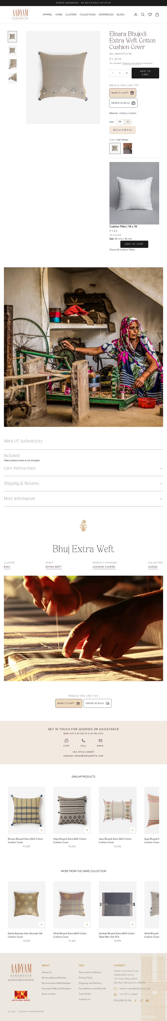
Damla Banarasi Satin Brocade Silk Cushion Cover (25, 935)
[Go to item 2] (12, 50)
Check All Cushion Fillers (122, 249)
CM (119, 121)
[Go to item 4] (12, 78)
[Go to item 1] (12, 36)
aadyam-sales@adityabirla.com (83, 755)
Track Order (85, 994)
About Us (47, 972)
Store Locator (49, 994)
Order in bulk (120, 103)
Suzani (153, 567)
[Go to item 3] (12, 64)
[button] (83, 468)
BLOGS (120, 14)
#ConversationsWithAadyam (56, 983)
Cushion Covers (104, 567)
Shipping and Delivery (90, 983)
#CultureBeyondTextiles (54, 977)
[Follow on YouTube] (147, 1000)
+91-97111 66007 (128, 994)
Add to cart (145, 73)
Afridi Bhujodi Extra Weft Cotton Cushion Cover (70, 935)
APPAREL (47, 14)
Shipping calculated (131, 63)
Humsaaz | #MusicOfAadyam (56, 988)
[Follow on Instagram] (141, 1000)
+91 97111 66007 (83, 752)
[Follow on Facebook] (135, 1000)
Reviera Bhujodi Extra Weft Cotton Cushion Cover (25, 840)
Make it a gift (120, 93)
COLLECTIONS (88, 14)
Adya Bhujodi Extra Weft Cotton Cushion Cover (69, 840)
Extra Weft (54, 567)
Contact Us (84, 999)
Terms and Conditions (90, 972)
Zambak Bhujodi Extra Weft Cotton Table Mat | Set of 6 (117, 935)
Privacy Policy (85, 977)
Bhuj (7, 567)
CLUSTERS (71, 14)
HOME (58, 14)
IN (128, 121)
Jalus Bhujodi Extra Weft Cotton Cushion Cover (115, 840)
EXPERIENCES (106, 14)
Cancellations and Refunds (92, 988)
